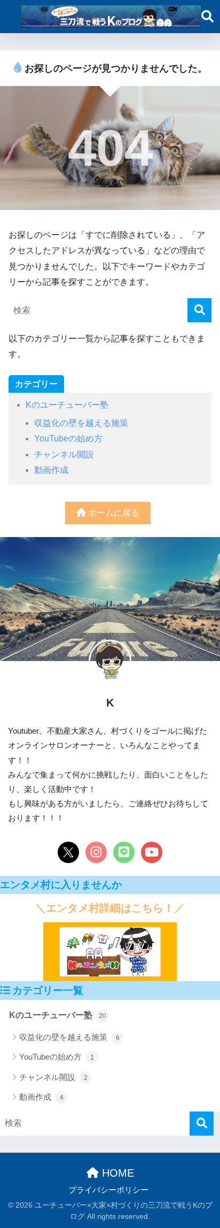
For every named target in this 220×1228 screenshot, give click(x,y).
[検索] (199, 310)
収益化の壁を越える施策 (81, 423)
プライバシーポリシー (108, 1190)
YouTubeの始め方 (68, 438)
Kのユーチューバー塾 (67, 404)
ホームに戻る (112, 512)
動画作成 (51, 470)
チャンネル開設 (64, 454)
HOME (116, 1173)
